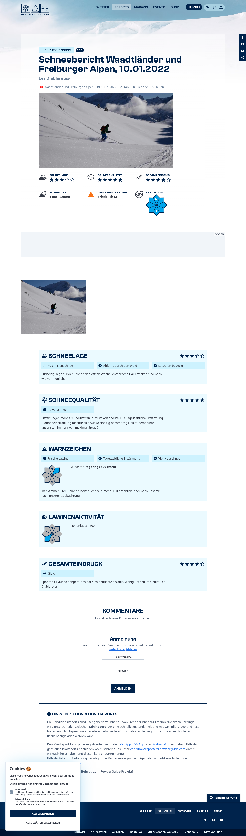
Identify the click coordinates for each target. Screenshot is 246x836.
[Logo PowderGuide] (35, 9)
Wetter (102, 7)
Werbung (136, 832)
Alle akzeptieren (43, 813)
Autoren (118, 832)
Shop (175, 7)
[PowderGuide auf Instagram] (242, 44)
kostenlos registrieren (123, 649)
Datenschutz (213, 832)
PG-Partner (99, 832)
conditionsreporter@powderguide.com (157, 749)
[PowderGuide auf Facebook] (242, 37)
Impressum (191, 832)
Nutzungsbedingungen (162, 832)
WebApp (125, 744)
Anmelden (123, 688)
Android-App (161, 744)
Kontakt (79, 832)
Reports (122, 7)
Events (159, 7)
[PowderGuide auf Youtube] (242, 50)
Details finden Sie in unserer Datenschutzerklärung (39, 783)
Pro (80, 50)
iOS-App (138, 744)
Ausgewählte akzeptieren (43, 822)
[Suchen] (214, 7)
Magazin (141, 7)
